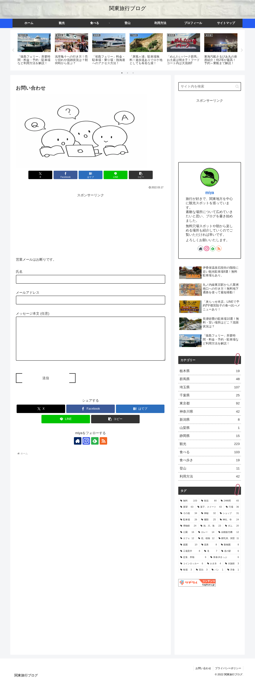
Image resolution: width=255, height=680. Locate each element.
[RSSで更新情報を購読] (103, 441)
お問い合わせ (203, 668)
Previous (13, 50)
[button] (141, 175)
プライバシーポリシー (228, 668)
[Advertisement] (90, 224)
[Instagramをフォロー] (86, 441)
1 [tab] (122, 73)
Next (242, 50)
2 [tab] (127, 73)
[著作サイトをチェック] (77, 441)
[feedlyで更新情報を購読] (95, 441)
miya (209, 192)
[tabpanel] (34, 49)
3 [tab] (133, 73)
